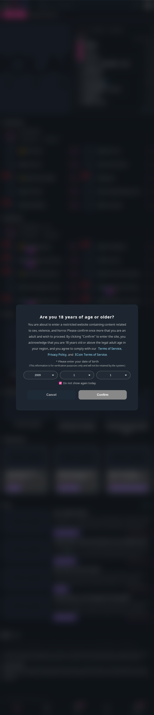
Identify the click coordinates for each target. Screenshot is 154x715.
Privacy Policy (57, 355)
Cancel (51, 394)
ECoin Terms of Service (91, 355)
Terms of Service (109, 348)
